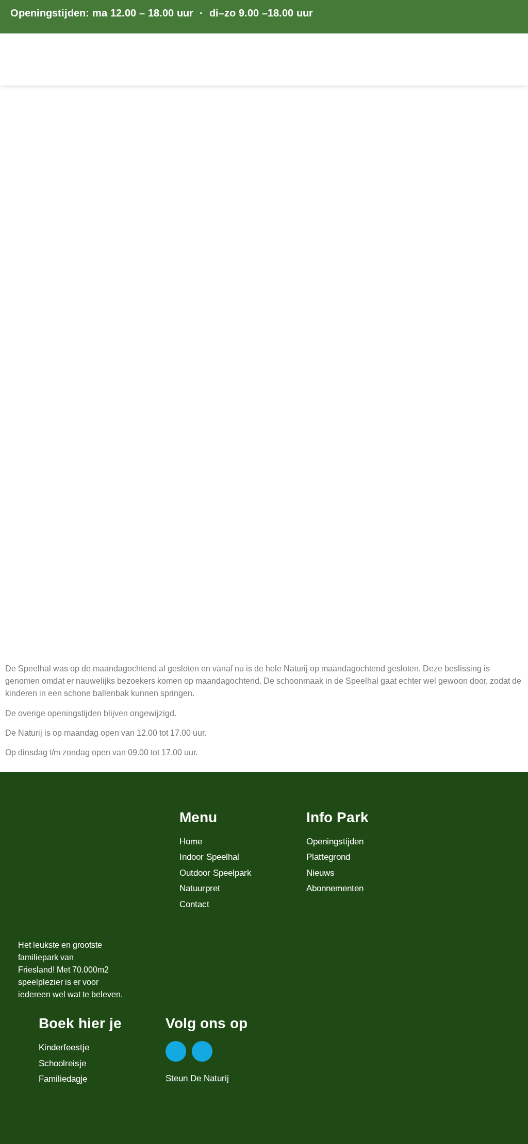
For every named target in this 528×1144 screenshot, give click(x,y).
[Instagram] (202, 1051)
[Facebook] (176, 1051)
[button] (511, 59)
